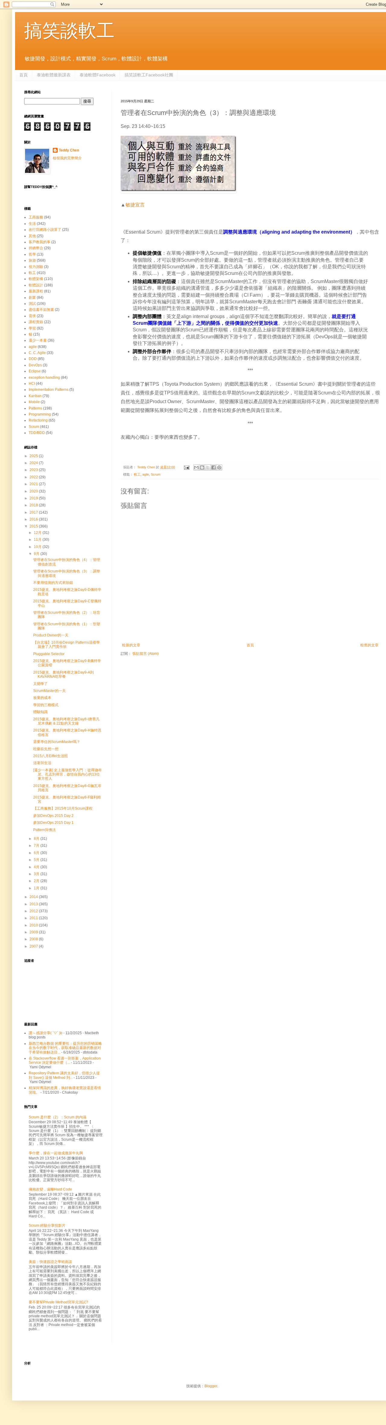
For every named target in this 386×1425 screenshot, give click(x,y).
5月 (37, 860)
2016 (34, 519)
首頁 (23, 74)
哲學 (32, 254)
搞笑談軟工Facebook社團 (149, 74)
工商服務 (36, 217)
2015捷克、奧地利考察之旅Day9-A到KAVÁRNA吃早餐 (63, 674)
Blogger (210, 1386)
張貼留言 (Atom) (145, 654)
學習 (32, 328)
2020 (34, 491)
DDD (33, 359)
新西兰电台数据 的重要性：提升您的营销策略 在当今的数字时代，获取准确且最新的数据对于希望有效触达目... (65, 1047)
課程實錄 (36, 322)
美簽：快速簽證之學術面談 (50, 1262)
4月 (37, 867)
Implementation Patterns (48, 389)
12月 (38, 533)
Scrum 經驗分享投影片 (47, 1225)
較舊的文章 (369, 645)
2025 (34, 456)
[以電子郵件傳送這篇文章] (196, 467)
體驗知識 (40, 712)
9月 (37, 554)
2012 (34, 911)
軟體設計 (36, 285)
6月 (37, 853)
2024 (34, 463)
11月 (38, 539)
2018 (34, 505)
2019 (34, 498)
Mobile (34, 402)
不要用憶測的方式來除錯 (53, 583)
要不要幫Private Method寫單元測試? (58, 1302)
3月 (37, 874)
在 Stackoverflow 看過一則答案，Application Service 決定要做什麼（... (65, 1060)
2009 (34, 932)
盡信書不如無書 (41, 310)
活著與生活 (42, 763)
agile (145, 474)
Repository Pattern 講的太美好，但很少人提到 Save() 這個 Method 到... (64, 1075)
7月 (37, 845)
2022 (34, 477)
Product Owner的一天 (50, 635)
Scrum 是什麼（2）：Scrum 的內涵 (57, 1117)
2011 (34, 918)
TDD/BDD (37, 433)
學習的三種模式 (46, 705)
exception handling (44, 377)
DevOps (35, 365)
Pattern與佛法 (44, 830)
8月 (37, 839)
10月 (38, 547)
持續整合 (36, 248)
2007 (34, 946)
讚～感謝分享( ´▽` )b (45, 1033)
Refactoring (38, 420)
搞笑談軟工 (69, 31)
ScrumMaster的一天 (49, 691)
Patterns (35, 408)
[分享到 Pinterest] (219, 467)
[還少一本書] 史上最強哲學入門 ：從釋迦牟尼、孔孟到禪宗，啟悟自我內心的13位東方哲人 (67, 774)
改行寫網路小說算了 (45, 230)
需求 (32, 316)
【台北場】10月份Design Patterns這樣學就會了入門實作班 (66, 644)
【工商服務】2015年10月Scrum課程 (63, 808)
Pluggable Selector (49, 654)
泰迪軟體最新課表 (54, 74)
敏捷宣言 (135, 204)
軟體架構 (36, 279)
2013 (34, 904)
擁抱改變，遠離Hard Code (50, 1189)
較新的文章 (131, 645)
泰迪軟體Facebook (97, 74)
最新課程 (36, 291)
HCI (32, 383)
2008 (34, 939)
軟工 (137, 474)
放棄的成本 (42, 698)
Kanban (35, 396)
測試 (32, 303)
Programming (40, 414)
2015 (34, 526)
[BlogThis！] (202, 467)
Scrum (155, 474)
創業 (32, 297)
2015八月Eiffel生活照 (50, 756)
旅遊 (32, 260)
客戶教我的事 (39, 242)
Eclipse (35, 371)
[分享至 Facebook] (213, 467)
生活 (32, 224)
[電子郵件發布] (186, 467)
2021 (34, 484)
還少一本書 (38, 340)
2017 (34, 512)
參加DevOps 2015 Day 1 (53, 823)
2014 (34, 897)
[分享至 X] (208, 467)
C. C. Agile (37, 353)
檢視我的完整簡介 (67, 158)
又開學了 (40, 684)
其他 (32, 236)
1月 (37, 888)
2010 (34, 925)
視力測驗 (36, 267)
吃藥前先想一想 (46, 749)
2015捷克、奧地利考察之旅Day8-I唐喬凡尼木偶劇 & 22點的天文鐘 (66, 721)
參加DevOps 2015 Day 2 (53, 816)
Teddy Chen (69, 150)
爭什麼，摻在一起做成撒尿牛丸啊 (56, 1153)
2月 (37, 881)
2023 (34, 470)
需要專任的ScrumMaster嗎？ (56, 742)
